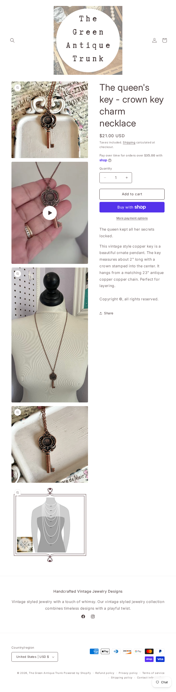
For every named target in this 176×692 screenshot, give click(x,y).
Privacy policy (128, 673)
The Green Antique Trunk (46, 673)
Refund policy (104, 673)
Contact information (151, 677)
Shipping (129, 142)
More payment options (132, 218)
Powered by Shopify (77, 673)
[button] (12, 40)
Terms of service (153, 673)
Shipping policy (121, 677)
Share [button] (108, 313)
